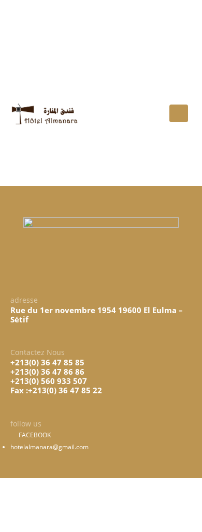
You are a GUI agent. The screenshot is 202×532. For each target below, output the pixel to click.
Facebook (34, 435)
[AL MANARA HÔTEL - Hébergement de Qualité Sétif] (44, 113)
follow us (40, 66)
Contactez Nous (37, 352)
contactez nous (49, 42)
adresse (40, 19)
